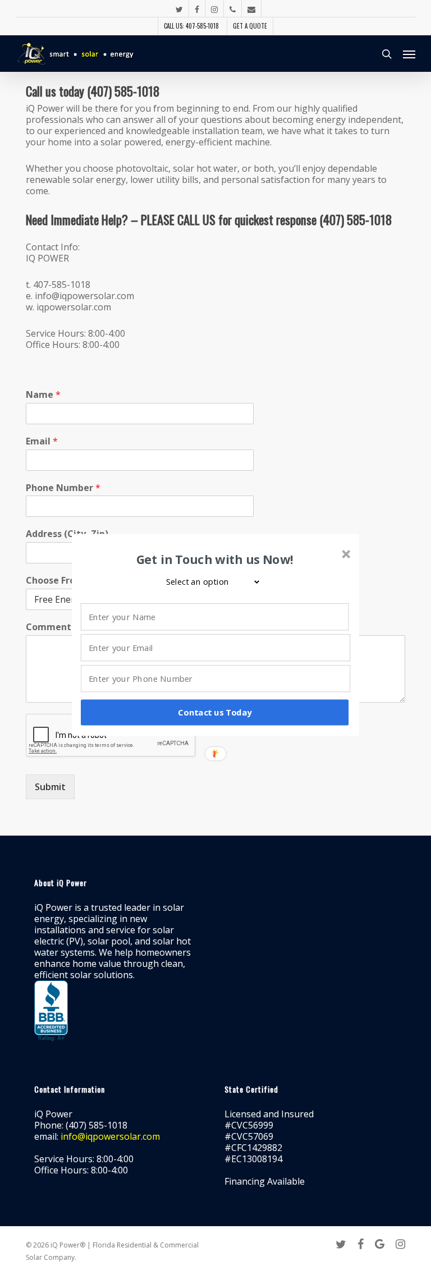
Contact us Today (214, 712)
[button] (215, 559)
